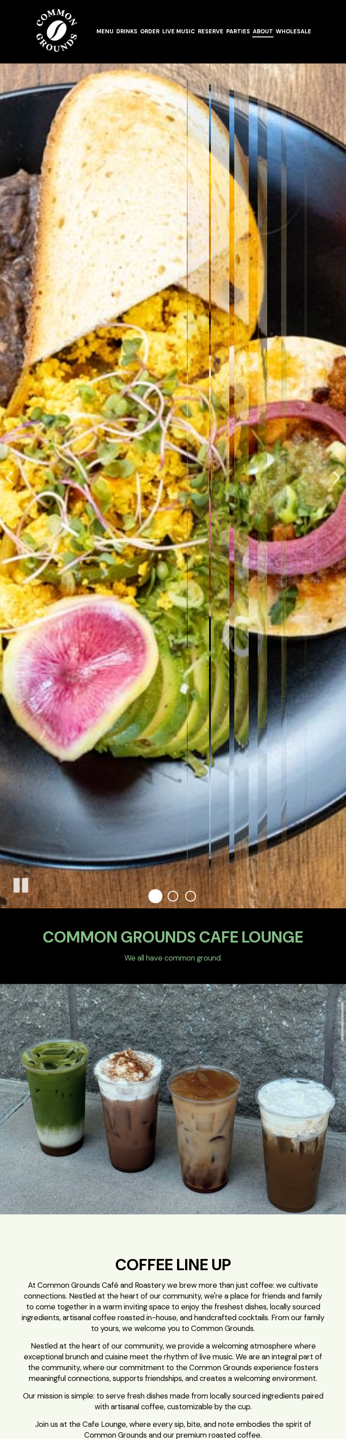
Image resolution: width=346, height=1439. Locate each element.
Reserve (210, 31)
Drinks (126, 31)
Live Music (178, 31)
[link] (56, 30)
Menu (105, 31)
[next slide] (337, 477)
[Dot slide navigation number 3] (190, 896)
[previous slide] (9, 477)
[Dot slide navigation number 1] (155, 896)
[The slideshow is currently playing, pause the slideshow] (20, 883)
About (263, 31)
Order (149, 31)
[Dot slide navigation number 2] (173, 896)
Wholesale (293, 31)
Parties (238, 31)
